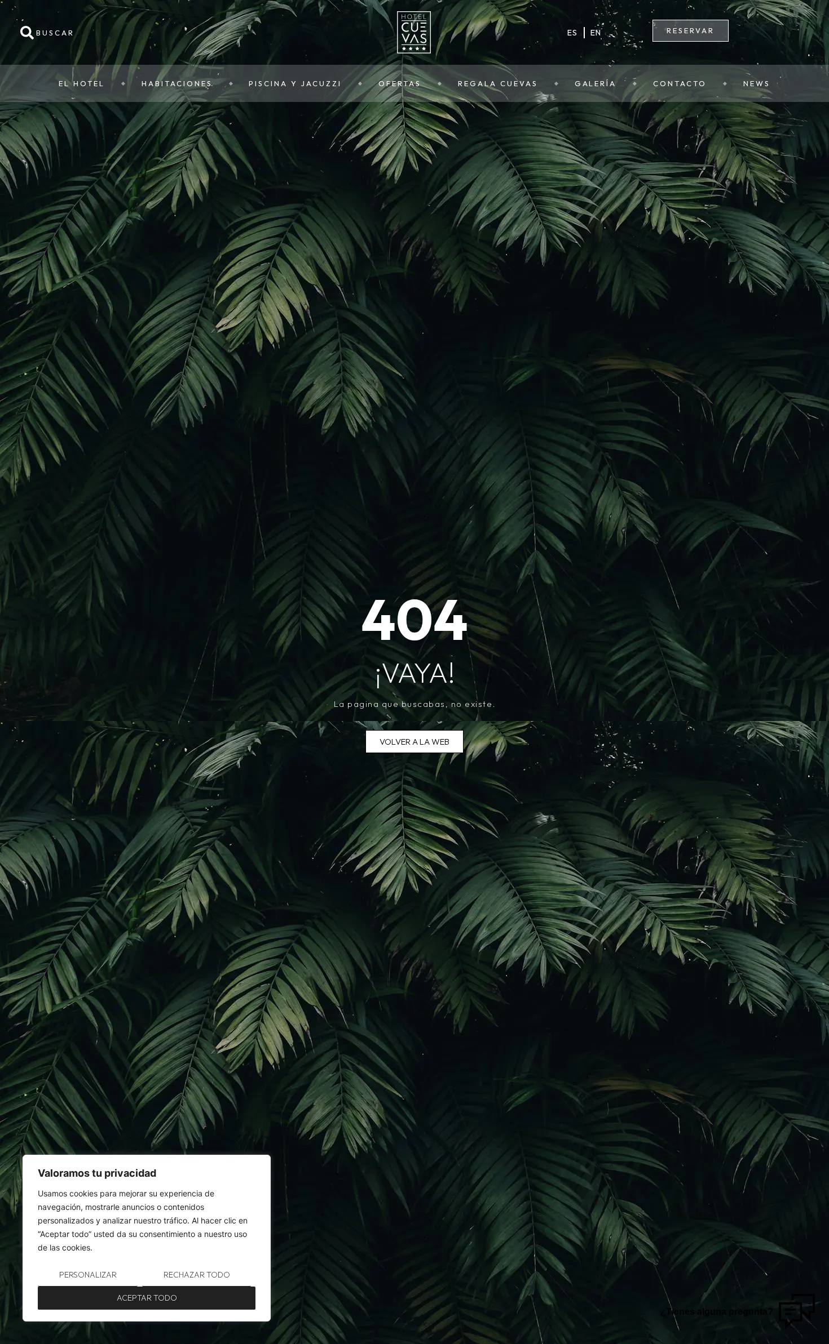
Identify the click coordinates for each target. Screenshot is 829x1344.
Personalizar (88, 1275)
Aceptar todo (147, 1298)
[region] (147, 1238)
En (596, 33)
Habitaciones (177, 83)
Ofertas (399, 83)
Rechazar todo (197, 1275)
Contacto (680, 83)
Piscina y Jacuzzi (295, 83)
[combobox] (141, 32)
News (756, 83)
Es (572, 33)
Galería (596, 83)
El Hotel (82, 83)
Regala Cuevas (498, 83)
